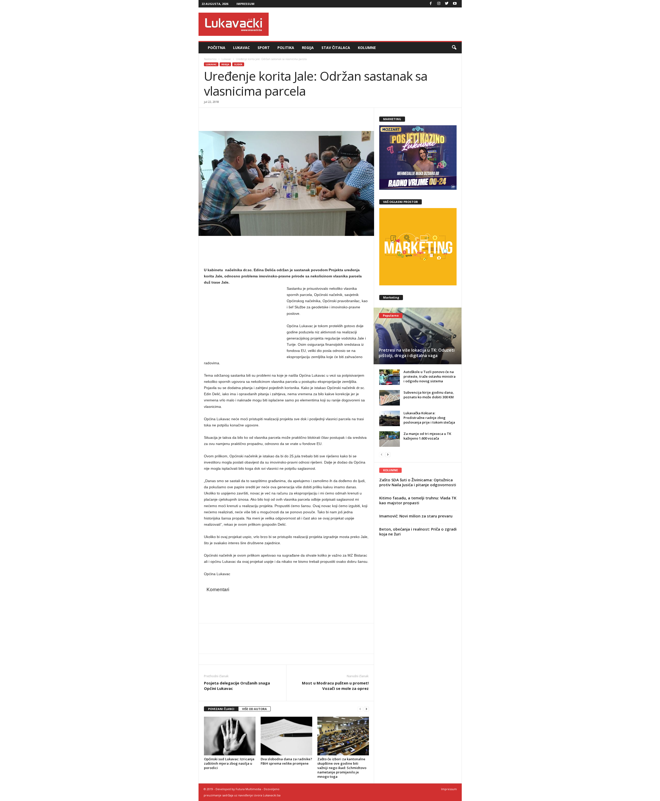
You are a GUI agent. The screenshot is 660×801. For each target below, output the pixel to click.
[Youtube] (455, 3)
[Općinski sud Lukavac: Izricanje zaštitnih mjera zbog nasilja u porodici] (229, 736)
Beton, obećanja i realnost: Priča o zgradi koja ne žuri (418, 531)
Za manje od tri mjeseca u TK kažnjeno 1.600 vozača (427, 436)
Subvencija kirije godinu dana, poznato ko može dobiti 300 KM (428, 394)
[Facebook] (431, 3)
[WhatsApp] (233, 115)
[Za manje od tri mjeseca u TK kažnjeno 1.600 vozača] (389, 439)
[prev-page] (360, 709)
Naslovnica (210, 59)
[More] (245, 115)
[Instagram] (439, 3)
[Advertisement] (368, 24)
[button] (454, 47)
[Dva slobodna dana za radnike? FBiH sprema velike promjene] (286, 736)
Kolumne (367, 47)
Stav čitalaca (335, 47)
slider (238, 64)
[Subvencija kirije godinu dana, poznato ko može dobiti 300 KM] (389, 398)
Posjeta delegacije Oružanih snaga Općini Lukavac (237, 685)
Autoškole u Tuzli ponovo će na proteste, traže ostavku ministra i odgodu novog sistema (429, 376)
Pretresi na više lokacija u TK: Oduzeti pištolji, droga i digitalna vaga (417, 352)
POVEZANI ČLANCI (221, 709)
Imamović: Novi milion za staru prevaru (415, 515)
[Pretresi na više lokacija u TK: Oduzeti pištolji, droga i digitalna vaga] (417, 336)
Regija (308, 47)
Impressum (245, 4)
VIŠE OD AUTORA (254, 709)
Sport (264, 47)
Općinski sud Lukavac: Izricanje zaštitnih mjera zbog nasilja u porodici (229, 763)
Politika (285, 47)
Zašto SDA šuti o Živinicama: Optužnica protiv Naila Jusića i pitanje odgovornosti (417, 482)
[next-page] (366, 709)
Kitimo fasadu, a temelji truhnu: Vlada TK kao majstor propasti (417, 500)
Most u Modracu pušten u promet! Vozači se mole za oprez (335, 685)
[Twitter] (447, 3)
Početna (216, 47)
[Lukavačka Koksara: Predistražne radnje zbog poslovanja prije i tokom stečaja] (389, 418)
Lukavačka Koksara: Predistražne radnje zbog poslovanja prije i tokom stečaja (429, 418)
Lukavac (241, 47)
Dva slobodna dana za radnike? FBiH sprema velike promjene (286, 761)
